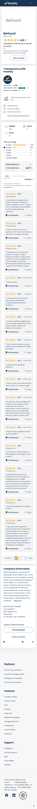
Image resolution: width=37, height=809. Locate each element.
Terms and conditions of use (14, 780)
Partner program (10, 752)
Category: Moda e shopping (13, 624)
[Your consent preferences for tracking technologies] (33, 805)
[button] (18, 99)
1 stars (8, 155)
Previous (8, 558)
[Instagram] (33, 642)
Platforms (8, 734)
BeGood (9, 33)
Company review (10, 697)
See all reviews (11, 158)
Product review (10, 701)
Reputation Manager (12, 717)
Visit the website (18, 630)
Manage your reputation (13, 678)
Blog (5, 756)
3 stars (8, 150)
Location (7, 709)
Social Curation (9, 730)
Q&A (6, 705)
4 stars (8, 147)
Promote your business (12, 682)
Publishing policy (21, 782)
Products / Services (19, 176)
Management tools (11, 721)
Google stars (9, 725)
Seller (7, 176)
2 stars (8, 153)
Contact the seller (18, 637)
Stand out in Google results (14, 674)
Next (30, 558)
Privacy (7, 782)
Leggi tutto (18, 601)
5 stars (8, 145)
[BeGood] (13, 20)
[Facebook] (4, 642)
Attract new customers (13, 670)
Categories (8, 748)
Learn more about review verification (17, 116)
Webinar (7, 765)
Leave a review (18, 58)
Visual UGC (8, 713)
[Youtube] (23, 642)
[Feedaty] (11, 4)
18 (26, 558)
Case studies (9, 761)
